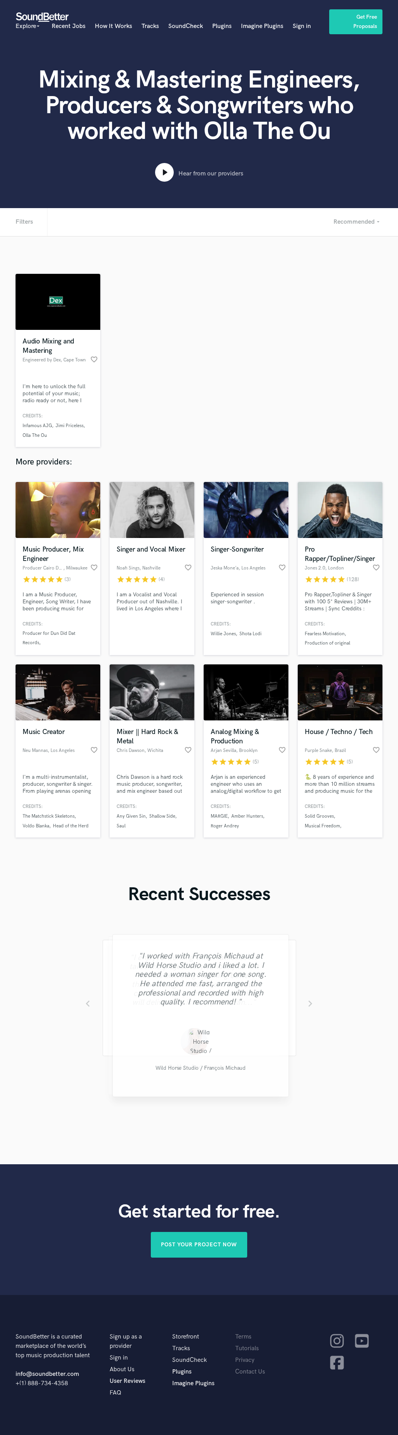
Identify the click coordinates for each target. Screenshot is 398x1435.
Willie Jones (223, 634)
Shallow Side (162, 816)
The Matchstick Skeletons (49, 816)
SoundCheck (185, 26)
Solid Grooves (319, 816)
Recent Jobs (69, 26)
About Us (122, 1369)
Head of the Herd (71, 826)
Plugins (222, 26)
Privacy (245, 1360)
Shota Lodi (250, 634)
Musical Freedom (322, 826)
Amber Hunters (247, 816)
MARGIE (219, 816)
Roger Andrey (225, 826)
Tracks (150, 26)
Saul (121, 826)
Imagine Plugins (262, 26)
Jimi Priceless (70, 426)
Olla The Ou (35, 435)
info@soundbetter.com (47, 1374)
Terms (243, 1336)
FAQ (115, 1392)
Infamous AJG (37, 426)
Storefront (185, 1336)
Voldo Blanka (36, 826)
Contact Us (250, 1371)
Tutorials (247, 1348)
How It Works (113, 26)
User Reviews (127, 1381)
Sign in (302, 26)
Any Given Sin (131, 816)
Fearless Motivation (325, 634)
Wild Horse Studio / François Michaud (198, 1068)
